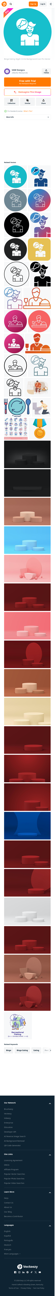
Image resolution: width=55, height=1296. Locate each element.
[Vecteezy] (4, 4)
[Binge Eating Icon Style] (17, 397)
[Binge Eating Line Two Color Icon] (15, 511)
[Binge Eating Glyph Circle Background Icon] (15, 176)
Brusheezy (8, 1277)
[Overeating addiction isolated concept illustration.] (17, 532)
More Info (10, 117)
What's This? (28, 111)
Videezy (7, 1286)
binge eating (22, 1219)
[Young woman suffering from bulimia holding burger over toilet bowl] (13, 572)
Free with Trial (27, 82)
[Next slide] (45, 1219)
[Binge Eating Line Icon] (37, 509)
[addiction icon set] (36, 574)
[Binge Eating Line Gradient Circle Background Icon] (15, 247)
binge (8, 1219)
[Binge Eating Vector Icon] (16, 271)
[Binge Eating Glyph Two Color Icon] (15, 200)
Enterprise (8, 1291)
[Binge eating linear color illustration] (17, 552)
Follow (46, 73)
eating (36, 1219)
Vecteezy (8, 1282)
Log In (42, 4)
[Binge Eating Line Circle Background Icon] (15, 223)
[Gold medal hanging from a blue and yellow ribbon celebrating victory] (15, 597)
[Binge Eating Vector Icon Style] (15, 487)
